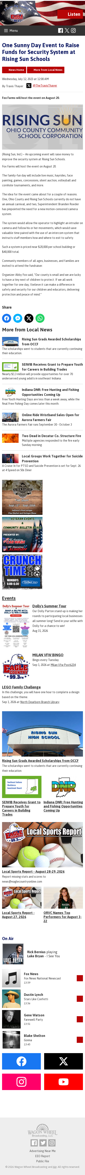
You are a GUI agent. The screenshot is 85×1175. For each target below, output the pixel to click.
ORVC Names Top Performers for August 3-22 (63, 917)
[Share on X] (28, 318)
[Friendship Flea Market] (42, 497)
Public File (42, 1161)
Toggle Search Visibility (80, 30)
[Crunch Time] (42, 572)
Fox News (31, 974)
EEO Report (42, 1156)
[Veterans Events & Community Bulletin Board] (42, 534)
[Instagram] (73, 30)
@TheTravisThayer (45, 85)
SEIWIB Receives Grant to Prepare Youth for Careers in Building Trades (21, 808)
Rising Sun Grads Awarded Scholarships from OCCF (40, 761)
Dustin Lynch (33, 994)
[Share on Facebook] (6, 318)
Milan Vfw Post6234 (63, 665)
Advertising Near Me (43, 1151)
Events (9, 598)
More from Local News (48, 69)
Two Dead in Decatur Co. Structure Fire (51, 436)
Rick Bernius (36, 952)
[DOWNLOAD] (80, 978)
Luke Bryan (35, 956)
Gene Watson (34, 1015)
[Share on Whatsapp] (40, 318)
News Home (16, 69)
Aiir (55, 1166)
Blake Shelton (34, 1036)
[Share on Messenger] (17, 318)
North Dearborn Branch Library (39, 702)
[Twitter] (43, 1142)
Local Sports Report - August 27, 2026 (18, 915)
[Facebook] (60, 30)
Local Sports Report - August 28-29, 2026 (33, 871)
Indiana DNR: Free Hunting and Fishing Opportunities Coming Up (63, 806)
